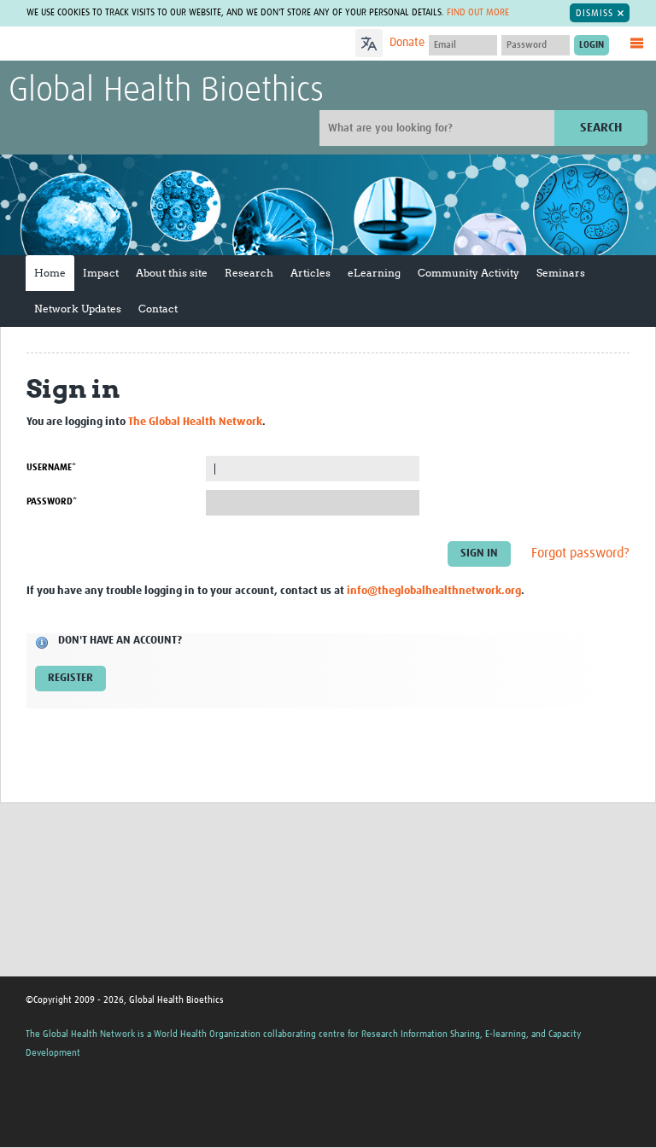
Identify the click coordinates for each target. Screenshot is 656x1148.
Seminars (560, 272)
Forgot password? (580, 553)
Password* (51, 501)
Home (50, 272)
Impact (101, 272)
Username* (51, 467)
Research (249, 272)
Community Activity (468, 272)
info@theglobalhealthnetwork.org (434, 591)
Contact (158, 308)
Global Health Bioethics (166, 91)
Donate (407, 43)
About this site (172, 272)
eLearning (374, 272)
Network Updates (77, 308)
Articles (310, 272)
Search (601, 127)
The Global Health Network (136, 45)
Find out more (478, 12)
